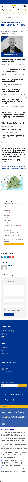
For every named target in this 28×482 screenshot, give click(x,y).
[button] (22, 6)
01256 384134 (4, 334)
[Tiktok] (5, 400)
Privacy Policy (7, 241)
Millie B (10, 265)
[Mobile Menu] (2, 6)
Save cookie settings (9, 476)
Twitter (5, 257)
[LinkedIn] (22, 400)
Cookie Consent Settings (7, 355)
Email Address (7, 215)
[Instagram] (19, 400)
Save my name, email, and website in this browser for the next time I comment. (14, 309)
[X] (12, 400)
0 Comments (3, 26)
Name (5, 298)
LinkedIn (8, 257)
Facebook (2, 257)
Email (13, 257)
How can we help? (8, 230)
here (14, 154)
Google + (10, 257)
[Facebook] (8, 400)
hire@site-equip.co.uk (6, 337)
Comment (6, 284)
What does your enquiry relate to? (12, 225)
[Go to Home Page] (1, 16)
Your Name (6, 210)
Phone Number (7, 220)
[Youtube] (15, 400)
